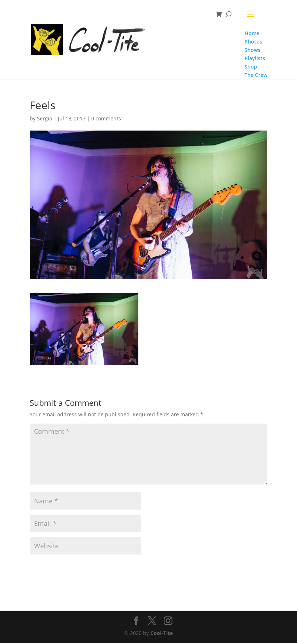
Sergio (44, 118)
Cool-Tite (161, 633)
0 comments (106, 118)
